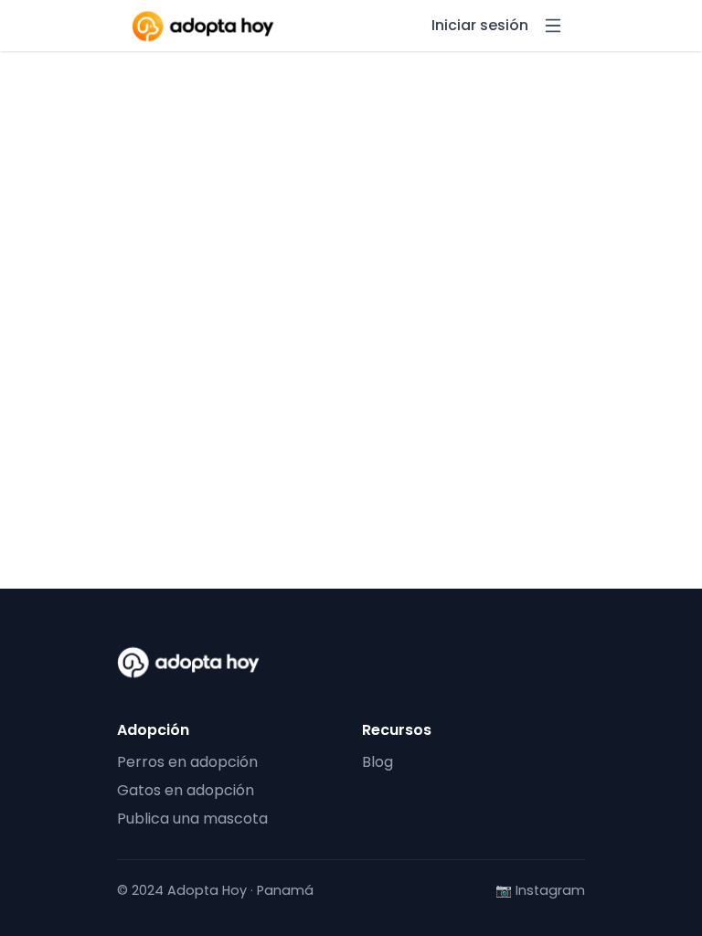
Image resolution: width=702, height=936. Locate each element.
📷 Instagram (540, 890)
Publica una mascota (192, 818)
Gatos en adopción (185, 790)
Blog (377, 761)
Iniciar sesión (479, 26)
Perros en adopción (187, 761)
